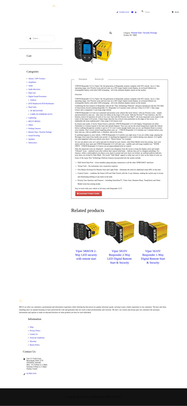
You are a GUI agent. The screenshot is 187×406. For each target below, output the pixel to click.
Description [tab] (83, 79)
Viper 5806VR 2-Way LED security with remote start (86, 254)
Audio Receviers (34, 89)
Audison (33, 100)
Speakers (31, 139)
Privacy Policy (35, 331)
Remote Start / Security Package (144, 33)
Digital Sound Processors (37, 96)
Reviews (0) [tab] (99, 79)
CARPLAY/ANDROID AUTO (41, 114)
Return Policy (35, 345)
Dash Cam (32, 93)
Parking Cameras (34, 128)
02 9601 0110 (31, 373)
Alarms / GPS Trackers (36, 79)
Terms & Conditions (37, 338)
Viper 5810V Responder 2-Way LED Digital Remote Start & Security (119, 256)
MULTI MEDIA (34, 121)
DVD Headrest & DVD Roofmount (41, 104)
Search (30, 38)
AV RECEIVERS (36, 111)
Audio (30, 86)
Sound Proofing (34, 136)
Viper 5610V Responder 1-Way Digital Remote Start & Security (153, 256)
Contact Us (34, 334)
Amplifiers (32, 82)
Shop (31, 327)
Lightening (32, 118)
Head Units (32, 107)
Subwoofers (32, 143)
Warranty (33, 341)
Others (30, 125)
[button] (110, 33)
